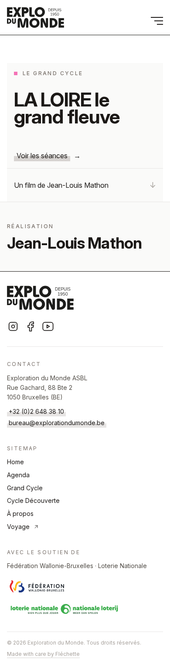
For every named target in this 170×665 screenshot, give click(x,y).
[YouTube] (48, 326)
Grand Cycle (25, 488)
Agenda (18, 475)
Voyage (18, 526)
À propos (20, 513)
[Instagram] (13, 326)
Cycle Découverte (33, 500)
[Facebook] (30, 326)
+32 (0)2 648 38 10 (36, 411)
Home (15, 462)
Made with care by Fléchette (43, 654)
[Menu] (157, 21)
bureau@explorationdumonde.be (57, 422)
